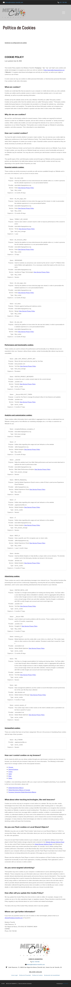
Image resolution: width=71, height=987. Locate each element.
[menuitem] (14, 975)
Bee (64, 983)
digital (66, 983)
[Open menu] (63, 12)
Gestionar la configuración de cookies (16, 42)
